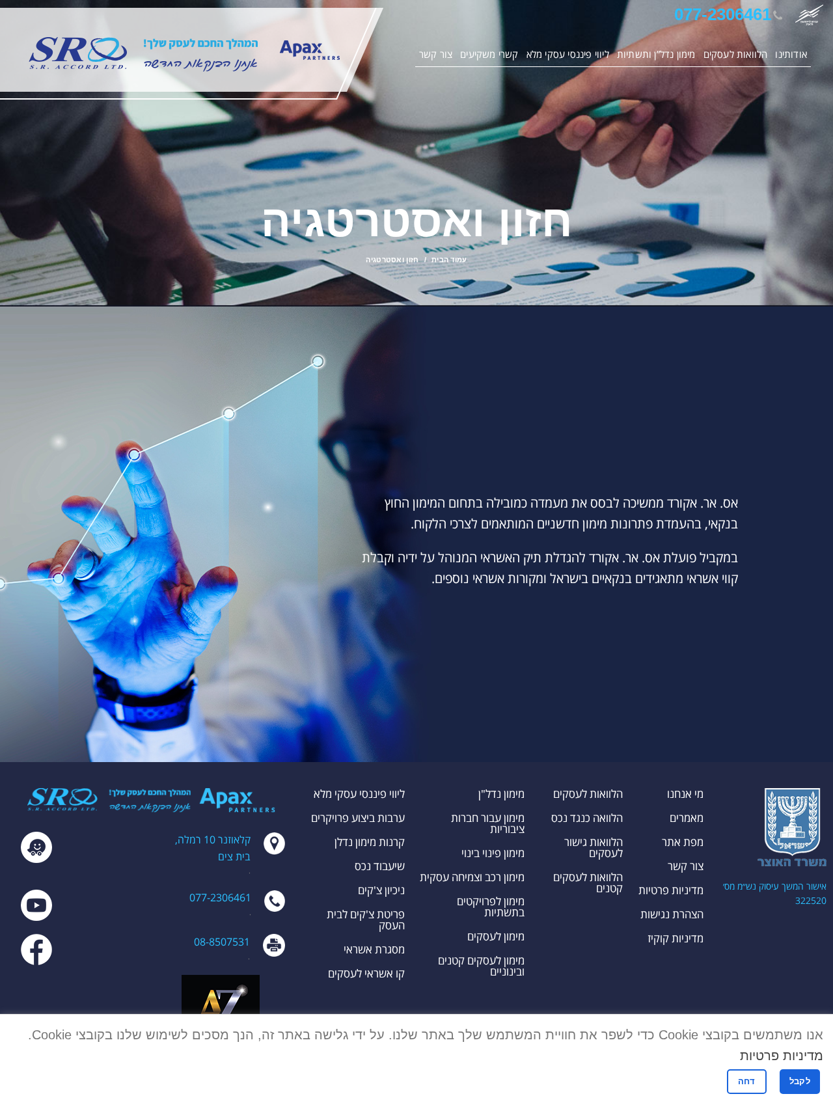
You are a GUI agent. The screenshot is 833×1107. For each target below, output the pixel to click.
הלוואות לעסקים (588, 793)
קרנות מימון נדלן (370, 841)
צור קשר (685, 865)
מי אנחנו (685, 793)
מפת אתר (682, 841)
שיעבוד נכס (380, 865)
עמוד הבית (449, 260)
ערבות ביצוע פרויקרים (358, 817)
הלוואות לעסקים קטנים (588, 882)
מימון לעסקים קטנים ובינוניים (481, 966)
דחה (747, 1081)
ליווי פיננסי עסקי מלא (359, 793)
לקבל (799, 1081)
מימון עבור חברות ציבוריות (488, 823)
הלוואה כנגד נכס (587, 817)
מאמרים (686, 817)
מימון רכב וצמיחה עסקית (472, 876)
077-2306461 (722, 14)
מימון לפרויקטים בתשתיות (491, 907)
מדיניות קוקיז (675, 938)
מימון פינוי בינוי (493, 852)
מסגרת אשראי (374, 949)
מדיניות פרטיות (670, 889)
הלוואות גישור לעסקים (593, 847)
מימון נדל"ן (501, 793)
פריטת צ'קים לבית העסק (366, 920)
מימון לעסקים (496, 936)
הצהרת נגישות (671, 914)
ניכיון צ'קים (381, 889)
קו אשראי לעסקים (366, 973)
